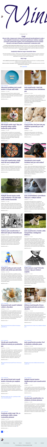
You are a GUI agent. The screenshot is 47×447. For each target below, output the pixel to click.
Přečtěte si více (4, 99)
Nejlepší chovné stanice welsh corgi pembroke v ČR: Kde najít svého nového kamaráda (11, 197)
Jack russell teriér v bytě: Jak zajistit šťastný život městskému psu (34, 89)
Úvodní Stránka (6, 443)
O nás (36, 443)
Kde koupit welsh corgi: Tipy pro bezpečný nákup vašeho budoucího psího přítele (11, 126)
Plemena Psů (6, 85)
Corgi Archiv (24, 66)
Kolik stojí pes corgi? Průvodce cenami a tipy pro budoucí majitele (34, 270)
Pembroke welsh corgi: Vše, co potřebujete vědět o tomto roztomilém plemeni (10, 415)
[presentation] (12, 77)
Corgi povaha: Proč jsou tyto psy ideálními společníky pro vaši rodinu (34, 126)
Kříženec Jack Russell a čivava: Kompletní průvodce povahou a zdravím (34, 307)
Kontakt (42, 443)
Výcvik (20, 443)
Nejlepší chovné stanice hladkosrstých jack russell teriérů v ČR (35, 381)
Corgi (2, 85)
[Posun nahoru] (45, 446)
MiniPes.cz (3, 91)
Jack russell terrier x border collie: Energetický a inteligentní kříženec (35, 233)
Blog (14, 443)
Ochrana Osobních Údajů (27, 445)
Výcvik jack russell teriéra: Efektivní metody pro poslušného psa (11, 344)
